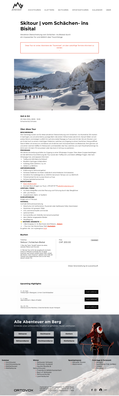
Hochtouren (10, 362)
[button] (34, 10)
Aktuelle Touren (79, 362)
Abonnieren (77, 364)
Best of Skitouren (44, 372)
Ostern (99, 366)
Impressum (52, 390)
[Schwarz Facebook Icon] (92, 390)
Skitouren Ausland (45, 364)
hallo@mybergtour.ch (49, 389)
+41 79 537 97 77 (67, 389)
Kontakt (43, 390)
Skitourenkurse (43, 374)
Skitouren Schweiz (45, 362)
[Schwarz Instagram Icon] (95, 390)
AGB (72, 390)
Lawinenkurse (43, 376)
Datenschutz (63, 390)
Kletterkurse (11, 368)
